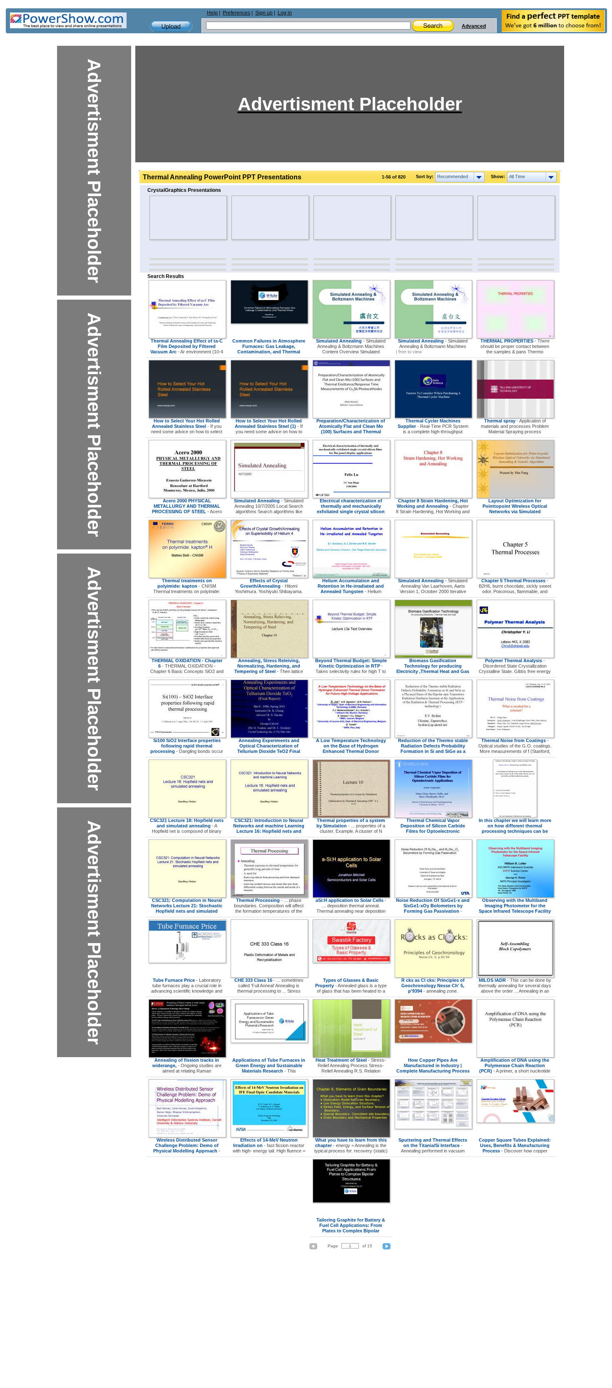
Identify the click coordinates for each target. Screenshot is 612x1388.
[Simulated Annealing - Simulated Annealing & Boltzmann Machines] (433, 336)
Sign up (264, 13)
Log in (285, 13)
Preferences (236, 13)
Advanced (474, 26)
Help (212, 13)
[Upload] (171, 26)
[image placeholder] (173, 218)
